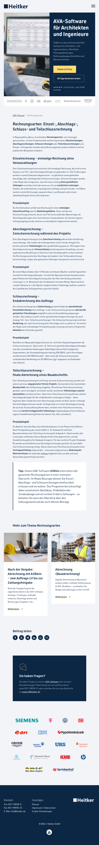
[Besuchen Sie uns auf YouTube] (50, 834)
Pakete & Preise (64, 69)
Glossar (35, 804)
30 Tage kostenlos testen (68, 78)
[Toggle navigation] (93, 5)
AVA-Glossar (19, 115)
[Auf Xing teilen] (27, 638)
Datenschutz (50, 807)
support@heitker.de (31, 691)
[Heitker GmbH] (16, 6)
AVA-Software (52, 681)
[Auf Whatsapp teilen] (40, 638)
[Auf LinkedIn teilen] (34, 638)
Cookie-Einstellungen (42, 811)
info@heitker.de (18, 811)
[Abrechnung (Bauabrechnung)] (73, 547)
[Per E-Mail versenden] (46, 638)
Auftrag (44, 453)
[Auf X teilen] (21, 638)
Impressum (37, 807)
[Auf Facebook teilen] (15, 638)
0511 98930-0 (14, 804)
